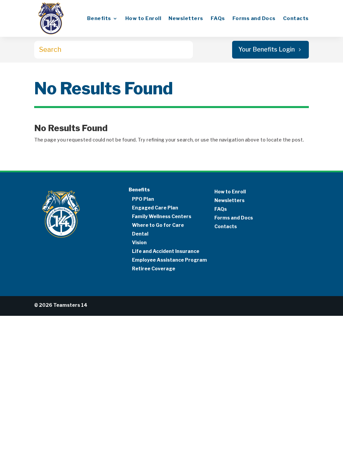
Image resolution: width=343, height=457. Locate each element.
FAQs (218, 18)
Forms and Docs (254, 18)
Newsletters (185, 18)
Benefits (99, 18)
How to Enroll (143, 18)
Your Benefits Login (266, 49)
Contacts (296, 18)
